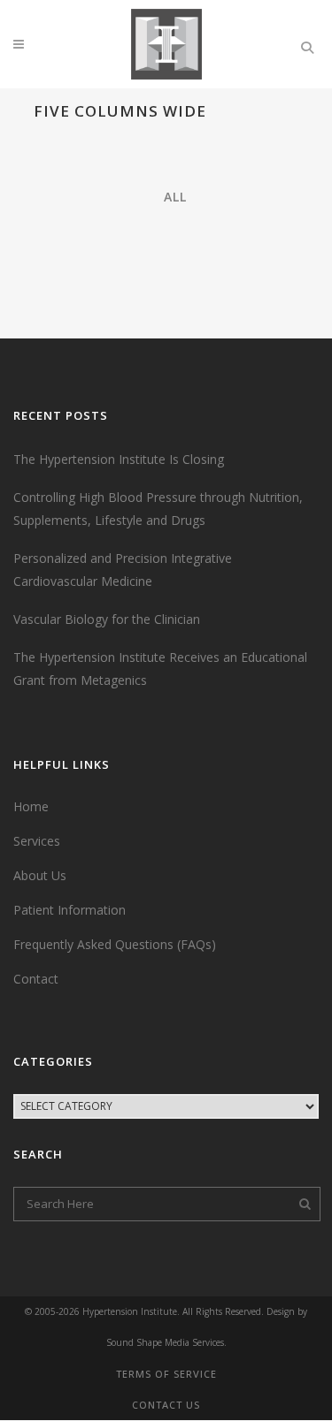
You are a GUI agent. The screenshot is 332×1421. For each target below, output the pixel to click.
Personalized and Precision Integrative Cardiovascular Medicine (122, 569)
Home (31, 806)
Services (36, 840)
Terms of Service (166, 1373)
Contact (35, 978)
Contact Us (166, 1404)
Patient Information (69, 909)
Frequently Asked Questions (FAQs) (114, 944)
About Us (39, 875)
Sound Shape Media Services (165, 1342)
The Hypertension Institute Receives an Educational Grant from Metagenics (160, 668)
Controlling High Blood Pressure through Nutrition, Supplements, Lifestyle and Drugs (158, 508)
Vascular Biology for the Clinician (106, 619)
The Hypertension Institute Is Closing (118, 459)
